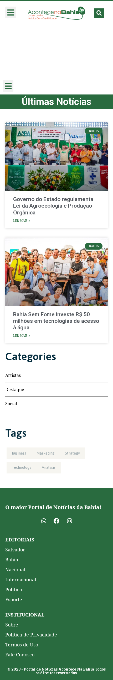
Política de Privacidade (31, 634)
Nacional (15, 569)
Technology (21, 467)
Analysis (48, 467)
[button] (10, 12)
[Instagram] (69, 521)
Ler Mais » (21, 220)
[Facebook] (56, 521)
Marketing (45, 453)
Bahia (11, 559)
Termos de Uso (21, 644)
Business (19, 453)
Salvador (15, 549)
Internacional (20, 579)
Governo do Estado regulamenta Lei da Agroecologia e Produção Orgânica (53, 205)
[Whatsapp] (43, 521)
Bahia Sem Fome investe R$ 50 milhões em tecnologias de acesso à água (56, 321)
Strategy (72, 453)
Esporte (13, 599)
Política (13, 589)
